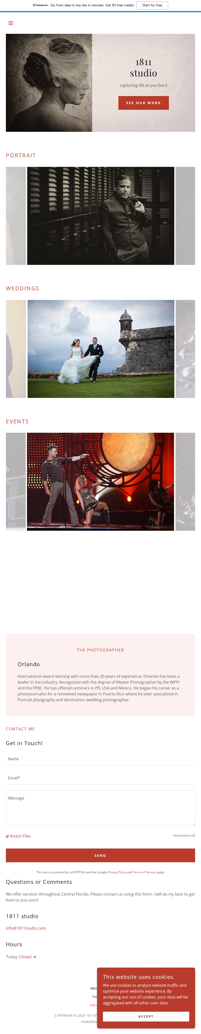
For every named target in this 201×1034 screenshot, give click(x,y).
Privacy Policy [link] (117, 872)
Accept (145, 1016)
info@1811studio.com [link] (26, 928)
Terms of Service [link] (144, 872)
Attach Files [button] (20, 836)
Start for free (152, 5)
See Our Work (143, 102)
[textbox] (100, 758)
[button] (20, 23)
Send (101, 855)
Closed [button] (25, 957)
